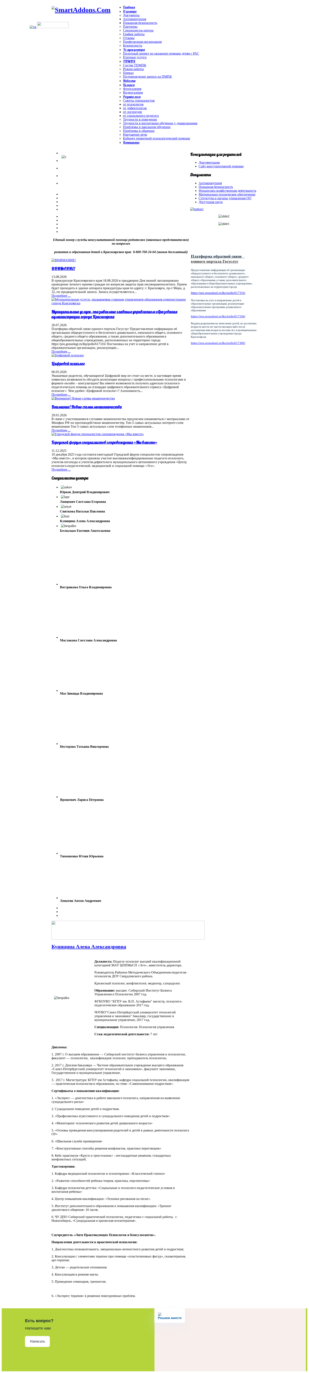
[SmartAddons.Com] (81, 10)
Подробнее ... (61, 295)
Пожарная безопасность (216, 187)
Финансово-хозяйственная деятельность (227, 190)
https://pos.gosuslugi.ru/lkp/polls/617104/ (218, 316)
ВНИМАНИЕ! (63, 268)
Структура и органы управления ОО (225, 198)
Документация (209, 162)
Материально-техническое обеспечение (227, 194)
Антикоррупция (210, 183)
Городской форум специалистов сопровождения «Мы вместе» (104, 442)
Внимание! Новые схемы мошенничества (87, 406)
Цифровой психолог (68, 363)
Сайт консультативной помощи (221, 166)
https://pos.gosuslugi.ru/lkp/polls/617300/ (218, 343)
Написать (37, 1341)
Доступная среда (211, 202)
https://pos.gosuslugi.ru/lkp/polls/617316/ (218, 293)
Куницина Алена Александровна (89, 946)
